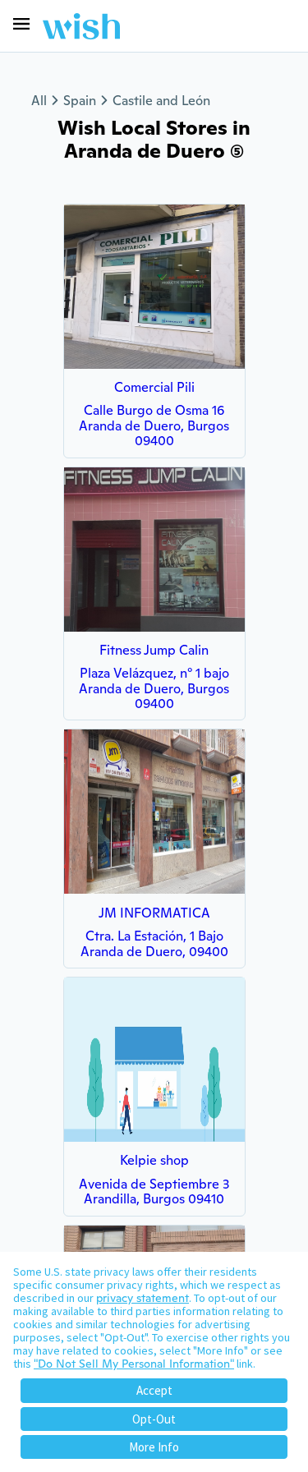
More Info (154, 1447)
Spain (79, 100)
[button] (21, 24)
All (39, 100)
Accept (154, 1390)
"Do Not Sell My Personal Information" (134, 1363)
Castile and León (161, 100)
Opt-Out (154, 1419)
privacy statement (142, 1297)
